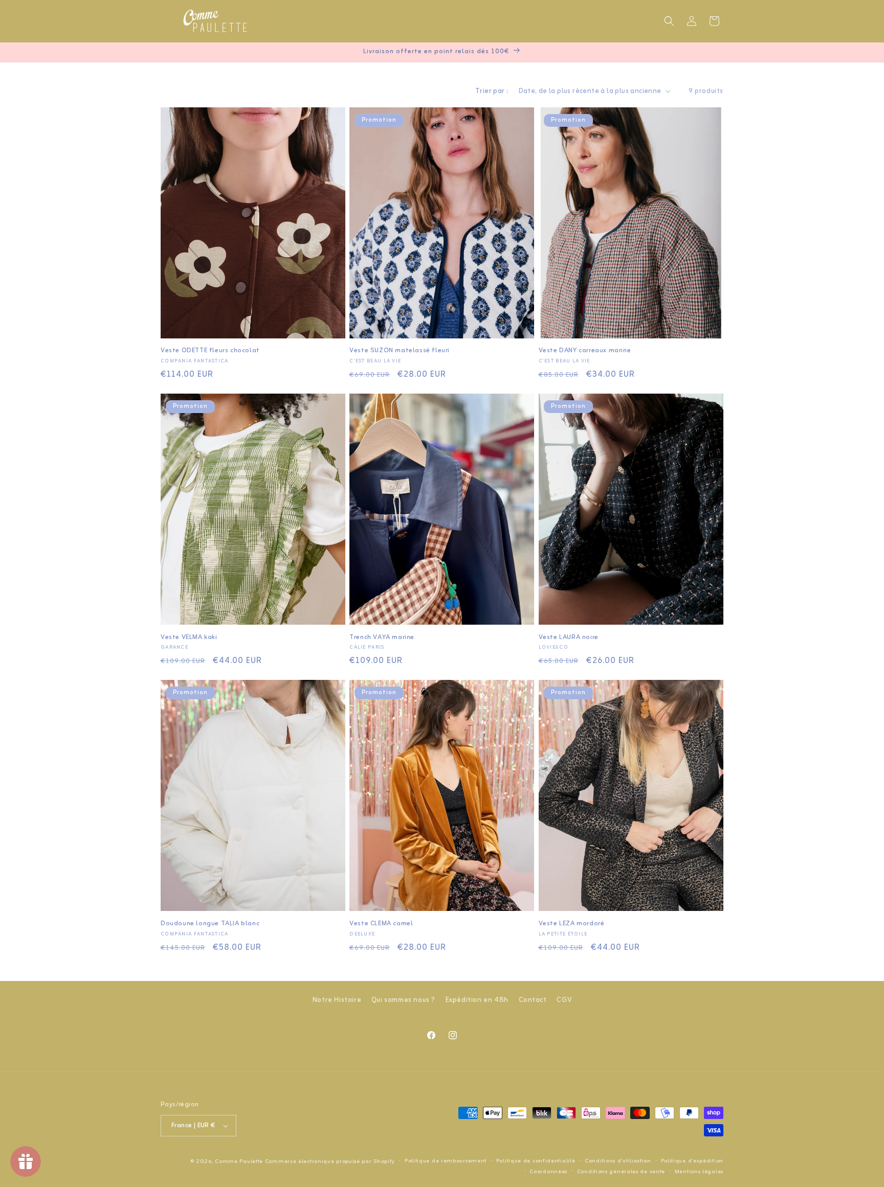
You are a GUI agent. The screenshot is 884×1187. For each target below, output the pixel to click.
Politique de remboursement (446, 1161)
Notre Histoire (337, 1000)
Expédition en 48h (477, 1000)
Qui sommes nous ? (403, 1000)
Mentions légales (699, 1171)
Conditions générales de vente (621, 1171)
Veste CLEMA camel (381, 924)
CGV (564, 1000)
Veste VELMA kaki (189, 637)
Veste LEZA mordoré (572, 924)
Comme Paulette (239, 1161)
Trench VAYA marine (381, 637)
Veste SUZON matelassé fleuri (399, 351)
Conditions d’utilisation (618, 1161)
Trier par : (491, 91)
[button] (669, 21)
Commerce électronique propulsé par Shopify (330, 1161)
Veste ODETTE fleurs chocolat (210, 351)
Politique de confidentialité (536, 1161)
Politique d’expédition (692, 1161)
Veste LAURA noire (569, 637)
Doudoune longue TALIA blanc (210, 924)
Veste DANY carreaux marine (585, 351)
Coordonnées (548, 1171)
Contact (533, 1000)
